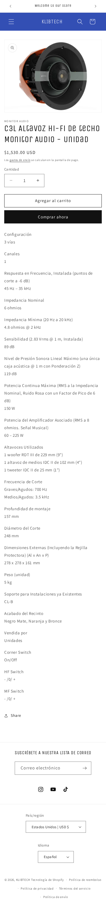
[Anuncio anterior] (10, 6)
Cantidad (11, 169)
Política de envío (55, 897)
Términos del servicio (75, 888)
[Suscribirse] (85, 768)
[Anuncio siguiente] (95, 6)
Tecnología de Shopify (47, 880)
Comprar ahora (53, 217)
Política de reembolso (85, 880)
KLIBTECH (23, 880)
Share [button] (16, 715)
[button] (11, 21)
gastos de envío (20, 160)
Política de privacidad (37, 888)
